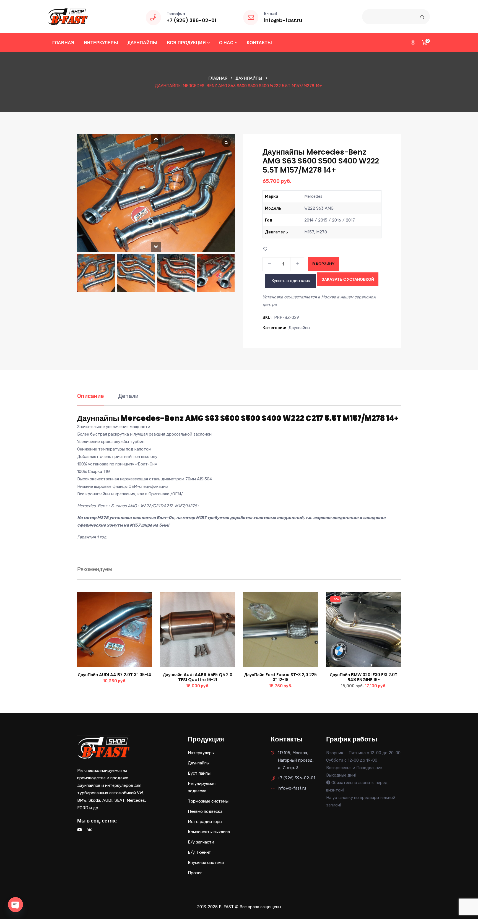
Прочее (195, 872)
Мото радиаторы (205, 821)
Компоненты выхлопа (209, 831)
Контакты (259, 43)
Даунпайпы (142, 43)
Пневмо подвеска (205, 811)
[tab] (90, 398)
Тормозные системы (208, 801)
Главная (63, 43)
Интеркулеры (101, 43)
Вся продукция (186, 43)
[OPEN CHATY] (15, 904)
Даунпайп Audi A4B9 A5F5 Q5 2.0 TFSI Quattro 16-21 (197, 677)
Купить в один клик (290, 280)
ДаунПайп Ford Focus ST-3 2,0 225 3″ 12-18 (280, 677)
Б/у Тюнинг (199, 852)
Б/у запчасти (201, 842)
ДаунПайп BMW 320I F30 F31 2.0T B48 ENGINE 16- (364, 677)
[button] (156, 139)
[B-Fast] (68, 16)
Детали (128, 396)
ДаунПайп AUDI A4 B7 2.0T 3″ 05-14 (114, 675)
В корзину (323, 264)
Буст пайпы (199, 773)
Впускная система (206, 862)
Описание (90, 396)
